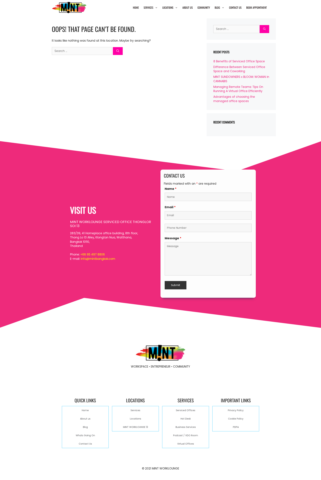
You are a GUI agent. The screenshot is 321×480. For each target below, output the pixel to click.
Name (171, 189)
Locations (167, 8)
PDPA (236, 427)
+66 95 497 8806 (92, 254)
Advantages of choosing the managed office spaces (234, 99)
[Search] (118, 51)
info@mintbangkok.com (98, 259)
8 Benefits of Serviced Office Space (239, 61)
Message (173, 238)
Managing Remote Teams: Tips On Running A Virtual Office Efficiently (238, 89)
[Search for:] (82, 51)
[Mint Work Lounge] (69, 7)
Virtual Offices (185, 443)
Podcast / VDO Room (185, 435)
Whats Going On (85, 435)
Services (148, 8)
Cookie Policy (235, 418)
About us (187, 8)
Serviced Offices (185, 410)
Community (203, 8)
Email (170, 207)
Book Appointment (256, 8)
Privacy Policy (236, 410)
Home (136, 8)
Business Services (186, 427)
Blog (217, 8)
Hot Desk (186, 418)
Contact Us (235, 8)
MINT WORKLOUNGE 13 (135, 427)
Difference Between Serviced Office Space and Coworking (239, 69)
